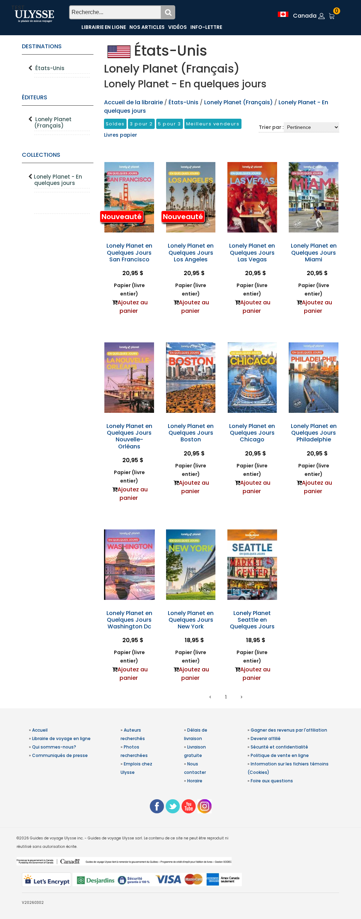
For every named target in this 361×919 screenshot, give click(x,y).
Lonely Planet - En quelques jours (58, 180)
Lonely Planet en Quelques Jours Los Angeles (191, 252)
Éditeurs (34, 97)
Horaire (194, 781)
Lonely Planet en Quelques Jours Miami (314, 252)
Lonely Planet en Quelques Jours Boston (191, 432)
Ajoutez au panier (132, 306)
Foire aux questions (272, 781)
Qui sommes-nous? (54, 747)
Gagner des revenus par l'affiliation (289, 730)
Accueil (40, 730)
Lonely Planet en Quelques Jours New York (191, 620)
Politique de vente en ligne (280, 755)
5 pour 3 (169, 123)
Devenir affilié (266, 738)
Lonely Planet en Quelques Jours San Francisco (129, 252)
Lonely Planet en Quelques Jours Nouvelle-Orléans (129, 436)
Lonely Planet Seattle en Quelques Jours (252, 620)
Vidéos (177, 27)
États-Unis (50, 68)
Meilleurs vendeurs (213, 123)
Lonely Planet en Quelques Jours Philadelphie (314, 432)
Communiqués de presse (60, 755)
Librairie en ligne (103, 27)
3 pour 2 (141, 123)
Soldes (115, 123)
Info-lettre (206, 27)
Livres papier (120, 134)
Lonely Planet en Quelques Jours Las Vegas (252, 252)
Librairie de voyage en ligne (61, 738)
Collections (41, 155)
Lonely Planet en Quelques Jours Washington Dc (129, 620)
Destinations (42, 46)
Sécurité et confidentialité (279, 747)
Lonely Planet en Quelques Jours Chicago (252, 432)
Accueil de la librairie (133, 102)
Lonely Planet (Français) (53, 122)
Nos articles (147, 27)
